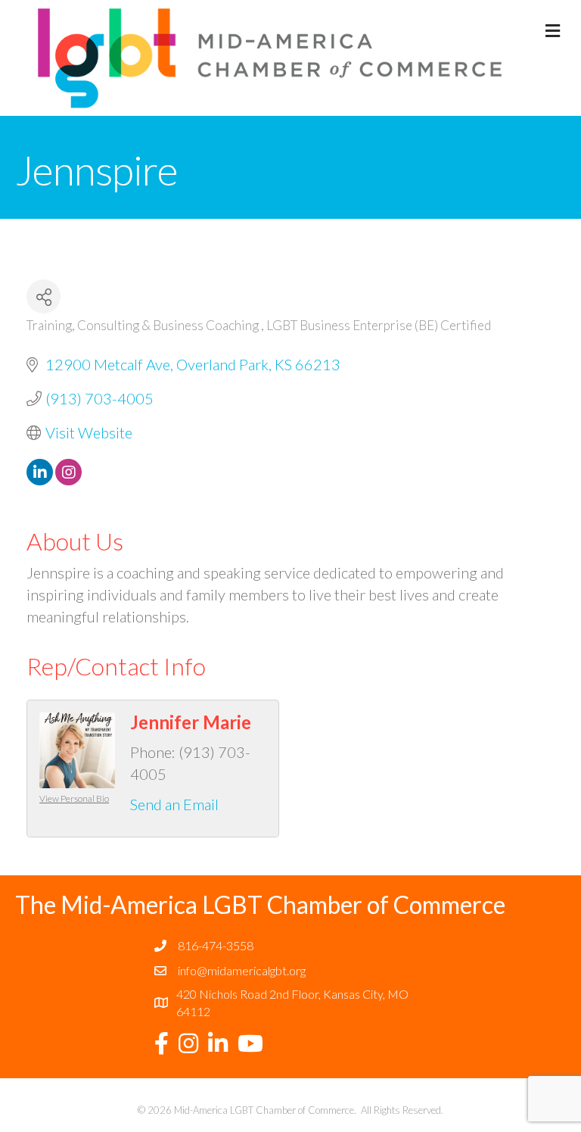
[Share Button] (43, 296)
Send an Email (174, 804)
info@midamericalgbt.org (242, 970)
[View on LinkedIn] (39, 479)
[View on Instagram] (68, 479)
